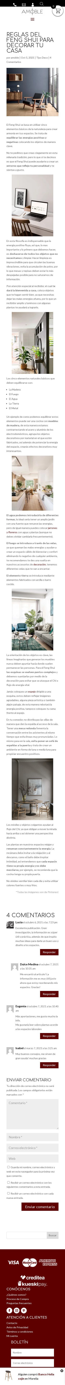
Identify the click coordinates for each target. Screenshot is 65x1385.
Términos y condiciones (19, 1331)
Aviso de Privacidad (17, 1327)
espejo (32, 691)
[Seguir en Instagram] (17, 1310)
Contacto (11, 1322)
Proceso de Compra (17, 1298)
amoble (15, 57)
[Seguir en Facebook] (9, 1310)
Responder (49, 952)
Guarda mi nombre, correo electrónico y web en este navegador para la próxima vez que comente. (30, 1171)
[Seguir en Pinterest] (24, 1310)
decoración (39, 564)
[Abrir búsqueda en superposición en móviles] (41, 4)
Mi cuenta (12, 1335)
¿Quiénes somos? (16, 1294)
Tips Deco (42, 57)
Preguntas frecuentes (19, 1303)
